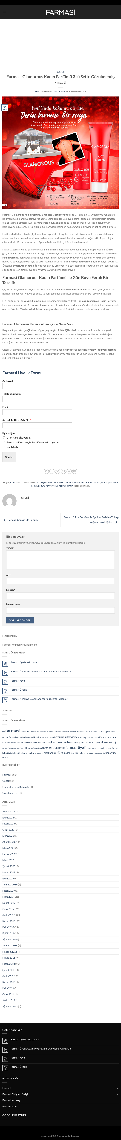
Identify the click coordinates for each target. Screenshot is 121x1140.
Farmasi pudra (95, 742)
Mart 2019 (8, 896)
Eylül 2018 (8, 933)
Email (5, 406)
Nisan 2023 (8, 823)
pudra (66, 752)
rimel (73, 753)
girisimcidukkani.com (69, 1135)
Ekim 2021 (8, 835)
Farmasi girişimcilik (87, 731)
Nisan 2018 (8, 963)
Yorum (10, 547)
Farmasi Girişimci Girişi (15, 1094)
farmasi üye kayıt (53, 747)
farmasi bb (25, 732)
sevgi (37, 91)
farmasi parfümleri (109, 482)
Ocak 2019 (8, 908)
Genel (5, 780)
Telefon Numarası (12, 393)
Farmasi (61, 72)
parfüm (41, 485)
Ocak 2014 (8, 994)
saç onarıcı (99, 753)
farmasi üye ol (93, 748)
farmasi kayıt (65, 737)
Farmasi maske (9, 742)
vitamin (5, 757)
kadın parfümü (29, 753)
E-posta (10, 589)
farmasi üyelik (76, 747)
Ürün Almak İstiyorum (19, 437)
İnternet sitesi (13, 604)
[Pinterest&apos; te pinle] (69, 471)
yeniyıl (49, 485)
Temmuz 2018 (9, 945)
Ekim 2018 (8, 927)
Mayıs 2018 (8, 957)
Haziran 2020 (9, 853)
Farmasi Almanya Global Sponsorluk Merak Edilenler (39, 698)
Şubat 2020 (8, 866)
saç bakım (89, 753)
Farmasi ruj (109, 742)
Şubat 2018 (8, 969)
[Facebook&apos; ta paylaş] (52, 471)
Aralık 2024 (8, 811)
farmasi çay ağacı (35, 748)
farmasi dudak (53, 732)
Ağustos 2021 (10, 841)
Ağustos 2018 (10, 939)
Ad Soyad (8, 380)
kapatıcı (40, 753)
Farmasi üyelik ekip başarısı (25, 662)
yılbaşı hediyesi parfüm (62, 485)
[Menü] (4, 12)
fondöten (104, 748)
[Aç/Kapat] (117, 1088)
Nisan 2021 (8, 847)
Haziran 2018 (9, 951)
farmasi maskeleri (24, 742)
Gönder (9, 456)
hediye (34, 485)
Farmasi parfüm (93, 482)
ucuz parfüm (109, 752)
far (3, 732)
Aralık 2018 (8, 914)
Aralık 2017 (8, 975)
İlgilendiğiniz (9, 433)
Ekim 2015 (8, 988)
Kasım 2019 (8, 872)
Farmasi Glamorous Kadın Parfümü (69, 482)
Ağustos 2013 (10, 1006)
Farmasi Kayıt (9, 1106)
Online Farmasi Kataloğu (15, 786)
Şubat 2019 (8, 902)
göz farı (111, 748)
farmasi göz (103, 731)
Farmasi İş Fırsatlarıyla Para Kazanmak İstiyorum (33, 442)
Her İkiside (12, 447)
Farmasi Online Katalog (41, 742)
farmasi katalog (33, 737)
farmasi (12, 730)
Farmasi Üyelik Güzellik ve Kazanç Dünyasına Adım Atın (41, 671)
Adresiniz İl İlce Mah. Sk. (16, 419)
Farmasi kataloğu (49, 737)
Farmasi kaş (80, 737)
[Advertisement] (60, 43)
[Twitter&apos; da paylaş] (57, 471)
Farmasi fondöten (67, 731)
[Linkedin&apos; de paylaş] (74, 471)
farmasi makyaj (92, 737)
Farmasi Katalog (11, 1100)
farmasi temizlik (20, 748)
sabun (82, 753)
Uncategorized (10, 792)
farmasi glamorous (44, 482)
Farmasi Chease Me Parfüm (22, 519)
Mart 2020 (8, 860)
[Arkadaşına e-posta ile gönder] (63, 471)
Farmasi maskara (107, 737)
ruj (77, 752)
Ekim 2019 (8, 878)
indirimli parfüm (15, 753)
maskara (48, 752)
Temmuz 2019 (9, 884)
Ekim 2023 (8, 817)
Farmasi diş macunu (38, 732)
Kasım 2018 (8, 921)
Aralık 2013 (8, 1000)
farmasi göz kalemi (17, 737)
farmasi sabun (8, 748)
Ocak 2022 (8, 829)
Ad (8, 575)
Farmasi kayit (18, 680)
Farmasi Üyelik (19, 689)
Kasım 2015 (8, 982)
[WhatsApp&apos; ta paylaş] (46, 471)
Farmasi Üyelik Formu (22, 372)
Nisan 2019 (8, 890)
